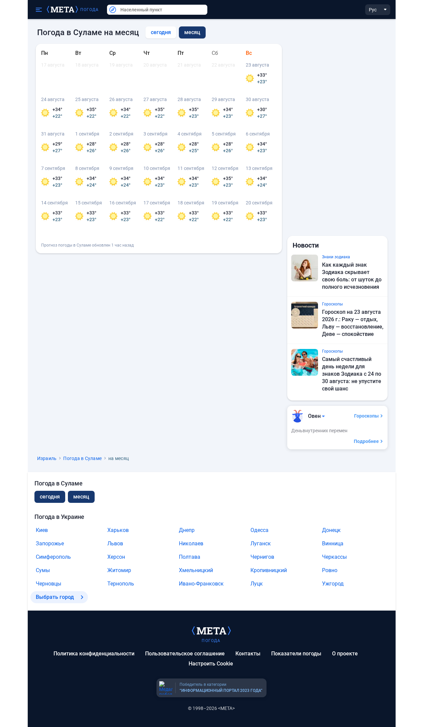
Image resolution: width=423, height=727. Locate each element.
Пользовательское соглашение (185, 653)
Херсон (116, 557)
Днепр (187, 530)
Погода (89, 9)
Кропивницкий (268, 570)
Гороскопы (366, 416)
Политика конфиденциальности (94, 653)
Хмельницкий (196, 570)
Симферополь (53, 557)
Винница (332, 543)
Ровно (329, 570)
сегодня (161, 32)
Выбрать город (55, 597)
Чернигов (262, 557)
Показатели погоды (296, 653)
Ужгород (333, 583)
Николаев (191, 543)
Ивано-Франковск (201, 583)
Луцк (256, 583)
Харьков (118, 530)
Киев (42, 530)
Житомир (119, 570)
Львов (115, 543)
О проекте (345, 653)
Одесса (259, 530)
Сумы (43, 570)
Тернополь (120, 583)
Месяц (81, 496)
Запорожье (50, 543)
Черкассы (334, 557)
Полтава (189, 557)
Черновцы (48, 583)
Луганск (260, 543)
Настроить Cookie (211, 663)
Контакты (247, 653)
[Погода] (211, 630)
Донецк (331, 530)
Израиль (47, 458)
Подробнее (366, 441)
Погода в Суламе (82, 458)
